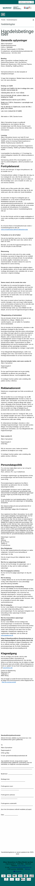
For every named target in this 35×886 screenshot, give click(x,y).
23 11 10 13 (21, 865)
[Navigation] (3, 14)
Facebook (18, 871)
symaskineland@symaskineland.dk (20, 867)
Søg (32, 2)
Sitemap (27, 869)
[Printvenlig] (33, 20)
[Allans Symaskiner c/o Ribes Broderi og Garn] (17, 7)
